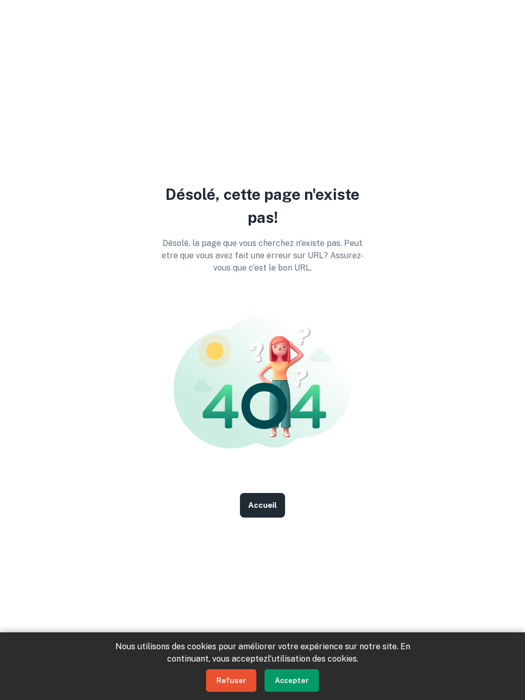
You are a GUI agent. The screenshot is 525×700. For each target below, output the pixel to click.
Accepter (292, 680)
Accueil (262, 505)
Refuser (231, 680)
